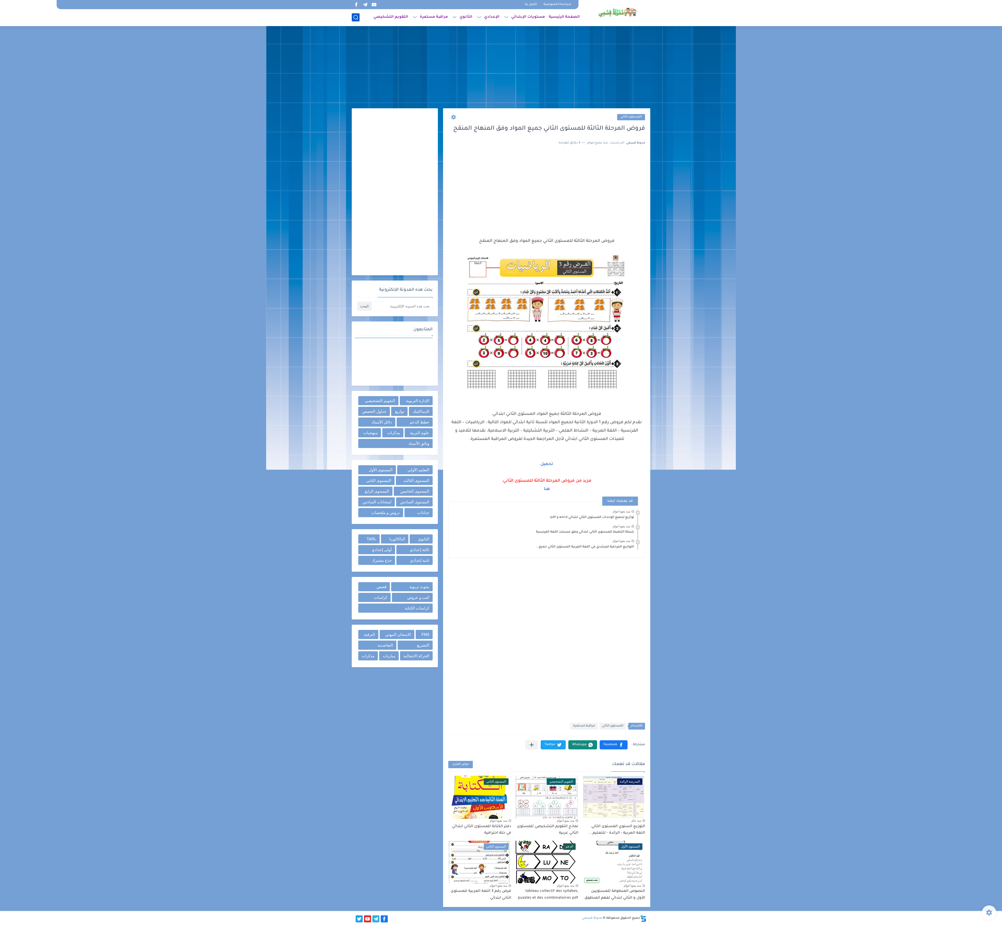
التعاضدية (385, 645)
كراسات (380, 597)
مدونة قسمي (592, 918)
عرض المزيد (460, 764)
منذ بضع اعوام (621, 511)
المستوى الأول (380, 470)
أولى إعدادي (382, 549)
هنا (547, 489)
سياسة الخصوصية (557, 4)
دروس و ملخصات (385, 512)
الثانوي (466, 17)
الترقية (369, 634)
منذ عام (636, 820)
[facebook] (356, 4)
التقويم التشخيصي (390, 17)
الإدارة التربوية (417, 400)
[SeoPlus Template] (643, 918)
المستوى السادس (414, 502)
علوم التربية (419, 433)
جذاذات (423, 512)
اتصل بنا (531, 4)
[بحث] (356, 17)
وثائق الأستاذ (418, 443)
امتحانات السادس (376, 502)
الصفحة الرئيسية (564, 17)
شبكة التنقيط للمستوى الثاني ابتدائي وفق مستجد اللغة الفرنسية (585, 532)
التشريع (423, 645)
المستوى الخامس (414, 491)
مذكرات (393, 433)
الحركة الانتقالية (416, 656)
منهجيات (370, 433)
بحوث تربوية (419, 586)
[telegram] (365, 4)
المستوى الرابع (377, 491)
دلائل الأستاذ (382, 422)
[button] (614, 744)
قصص (381, 586)
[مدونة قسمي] (617, 12)
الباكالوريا (397, 539)
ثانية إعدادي (419, 560)
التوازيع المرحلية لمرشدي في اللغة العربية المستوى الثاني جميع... (585, 547)
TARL (371, 539)
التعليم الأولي (418, 470)
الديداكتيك (421, 411)
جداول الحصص (374, 411)
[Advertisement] (501, 67)
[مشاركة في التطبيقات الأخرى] (531, 744)
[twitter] (359, 918)
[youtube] (374, 4)
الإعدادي (491, 17)
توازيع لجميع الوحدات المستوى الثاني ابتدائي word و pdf (592, 517)
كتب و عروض (418, 597)
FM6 (425, 634)
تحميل (546, 464)
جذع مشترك (382, 560)
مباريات (389, 656)
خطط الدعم (419, 422)
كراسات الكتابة (417, 608)
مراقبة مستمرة (434, 17)
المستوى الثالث (416, 480)
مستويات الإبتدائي (528, 17)
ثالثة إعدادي (419, 549)
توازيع (399, 411)
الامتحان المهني (398, 634)
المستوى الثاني (631, 117)
